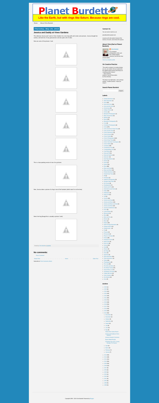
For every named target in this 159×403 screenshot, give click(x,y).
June (106, 327)
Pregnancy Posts (108, 239)
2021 (105, 297)
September (108, 321)
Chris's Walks (107, 143)
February (107, 350)
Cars (105, 123)
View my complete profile (109, 60)
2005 (105, 372)
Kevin (105, 209)
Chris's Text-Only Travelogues (111, 142)
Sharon (106, 249)
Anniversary (107, 108)
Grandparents (107, 185)
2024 (105, 291)
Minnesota (106, 213)
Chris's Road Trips (108, 140)
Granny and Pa (107, 187)
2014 (105, 313)
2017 (105, 306)
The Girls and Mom (108, 266)
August (107, 323)
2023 (105, 293)
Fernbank (106, 177)
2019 (105, 302)
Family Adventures (108, 98)
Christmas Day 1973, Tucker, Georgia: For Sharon (112, 342)
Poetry (105, 237)
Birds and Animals (108, 115)
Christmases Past (108, 147)
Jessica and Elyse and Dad (111, 204)
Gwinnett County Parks (109, 189)
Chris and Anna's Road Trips (111, 128)
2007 (105, 367)
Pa (104, 230)
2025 (105, 289)
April (106, 345)
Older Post (95, 258)
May (106, 330)
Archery (106, 112)
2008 (105, 365)
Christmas (106, 145)
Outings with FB (108, 226)
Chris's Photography (109, 138)
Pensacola (106, 234)
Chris (105, 127)
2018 (105, 304)
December (108, 314)
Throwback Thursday (109, 271)
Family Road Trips (108, 174)
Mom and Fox (107, 217)
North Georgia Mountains (110, 224)
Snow (105, 252)
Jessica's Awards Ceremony (112, 337)
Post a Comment (40, 255)
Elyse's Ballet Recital (110, 339)
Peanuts (106, 232)
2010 (105, 361)
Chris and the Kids (108, 130)
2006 (105, 370)
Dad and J (106, 157)
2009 (105, 363)
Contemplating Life (108, 149)
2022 (105, 295)
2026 (105, 287)
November (108, 317)
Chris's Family (107, 136)
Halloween (106, 192)
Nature (105, 222)
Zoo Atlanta (106, 277)
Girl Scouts (106, 183)
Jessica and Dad (108, 200)
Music (105, 221)
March (107, 347)
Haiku (105, 190)
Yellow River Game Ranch (111, 331)
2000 (105, 380)
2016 (105, 308)
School (105, 245)
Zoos (105, 279)
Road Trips (106, 241)
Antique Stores (107, 110)
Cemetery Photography (109, 125)
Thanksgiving (107, 262)
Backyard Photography (109, 113)
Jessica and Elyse (108, 202)
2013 (105, 355)
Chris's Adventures (108, 132)
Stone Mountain (108, 100)
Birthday (106, 117)
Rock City (106, 243)
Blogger (92, 398)
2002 (105, 376)
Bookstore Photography (110, 121)
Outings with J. (107, 228)
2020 (105, 300)
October (107, 319)
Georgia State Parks (109, 181)
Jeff (105, 196)
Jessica (106, 198)
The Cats (106, 264)
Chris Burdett (114, 49)
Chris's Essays (107, 134)
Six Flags (106, 251)
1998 (105, 385)
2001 (105, 378)
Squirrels (106, 254)
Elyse (105, 166)
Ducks (105, 162)
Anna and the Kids (108, 106)
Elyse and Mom (108, 170)
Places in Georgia (108, 236)
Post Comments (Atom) (46, 261)
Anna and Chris (108, 104)
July (106, 325)
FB (104, 175)
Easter (105, 164)
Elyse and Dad (107, 168)
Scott (105, 247)
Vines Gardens (107, 275)
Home (36, 23)
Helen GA (106, 194)
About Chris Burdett (46, 23)
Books (105, 119)
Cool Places (107, 151)
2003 (105, 374)
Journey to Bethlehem (109, 207)
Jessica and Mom (108, 205)
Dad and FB (107, 153)
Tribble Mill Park (108, 273)
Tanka (105, 260)
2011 (105, 359)
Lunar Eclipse (107, 211)
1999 (105, 383)
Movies (105, 219)
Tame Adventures (108, 258)
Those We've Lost (108, 269)
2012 (105, 357)
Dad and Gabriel (108, 155)
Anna (105, 102)
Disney (105, 160)
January (107, 352)
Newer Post (37, 258)
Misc (105, 215)
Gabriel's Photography (109, 179)
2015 (105, 310)
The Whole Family (108, 267)
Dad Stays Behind (108, 159)
